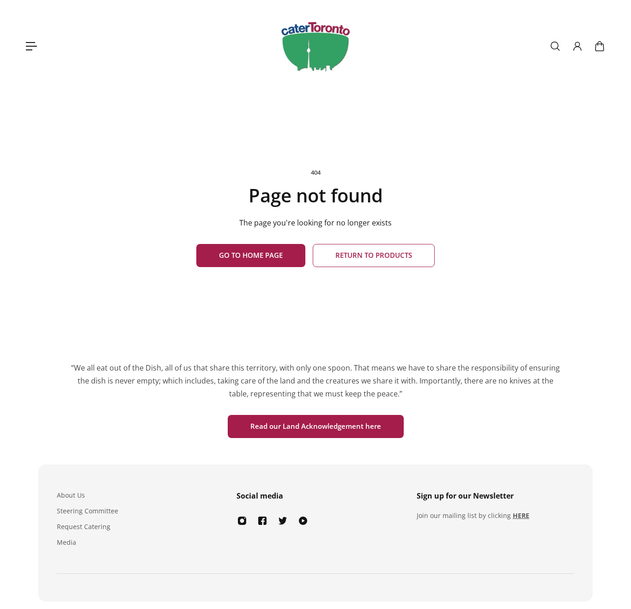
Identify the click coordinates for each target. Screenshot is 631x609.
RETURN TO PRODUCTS (373, 255)
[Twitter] (283, 521)
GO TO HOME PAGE (251, 255)
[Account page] (577, 46)
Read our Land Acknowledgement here (315, 426)
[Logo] (315, 46)
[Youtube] (303, 521)
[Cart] (600, 46)
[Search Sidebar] (555, 46)
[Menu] (31, 46)
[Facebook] (262, 521)
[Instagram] (242, 521)
